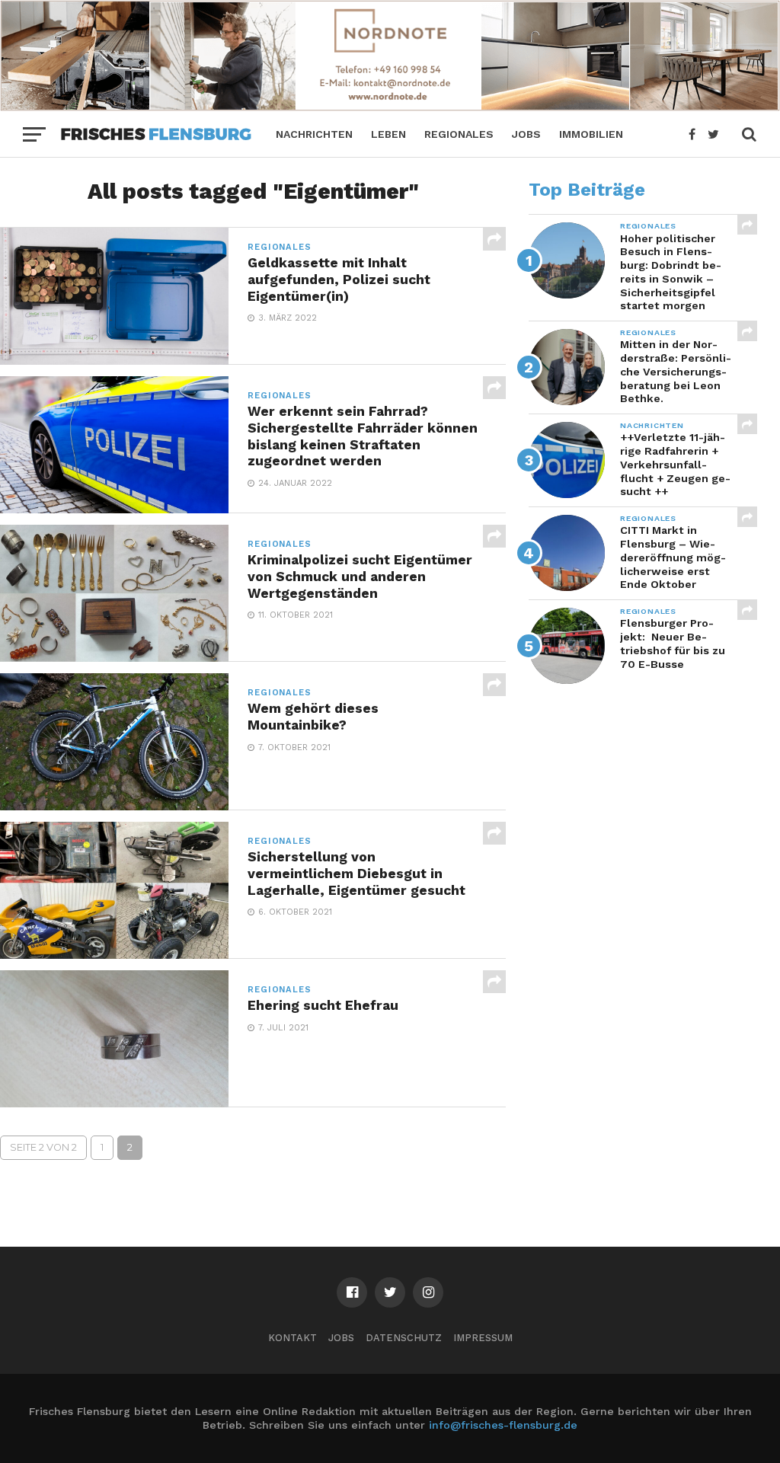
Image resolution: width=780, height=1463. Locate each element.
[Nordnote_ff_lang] (390, 106)
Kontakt (292, 1337)
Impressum (483, 1337)
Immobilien (591, 134)
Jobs (526, 134)
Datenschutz (404, 1337)
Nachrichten (314, 134)
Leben (388, 134)
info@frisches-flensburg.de (503, 1425)
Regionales (459, 134)
